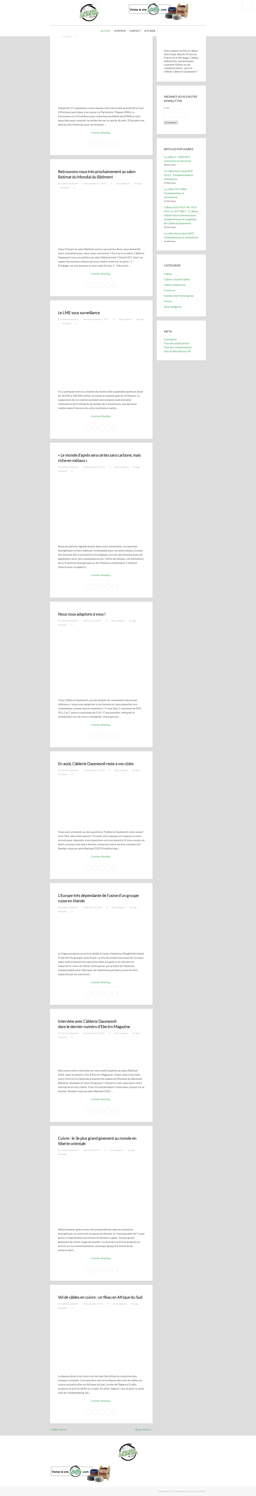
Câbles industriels (175, 284)
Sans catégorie (122, 183)
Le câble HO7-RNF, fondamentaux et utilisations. (175, 193)
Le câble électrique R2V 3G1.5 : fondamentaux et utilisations (178, 175)
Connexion (170, 339)
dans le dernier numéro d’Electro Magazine (94, 1026)
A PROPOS (120, 30)
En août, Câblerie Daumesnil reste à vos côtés (96, 763)
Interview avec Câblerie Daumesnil (87, 1021)
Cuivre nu (169, 290)
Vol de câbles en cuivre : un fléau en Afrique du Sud (100, 1297)
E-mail (167, 108)
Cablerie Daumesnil (69, 183)
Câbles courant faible (177, 279)
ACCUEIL (106, 30)
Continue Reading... (101, 132)
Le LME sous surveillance (79, 312)
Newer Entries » (144, 1429)
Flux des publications (176, 343)
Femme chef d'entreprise (179, 295)
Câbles (168, 273)
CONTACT (135, 30)
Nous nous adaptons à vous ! (82, 614)
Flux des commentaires (177, 347)
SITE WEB (149, 30)
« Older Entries (58, 1429)
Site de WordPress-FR (177, 351)
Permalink (66, 36)
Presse (168, 301)
